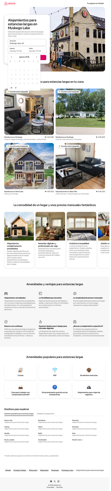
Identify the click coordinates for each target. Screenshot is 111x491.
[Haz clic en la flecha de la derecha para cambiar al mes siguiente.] (36, 57)
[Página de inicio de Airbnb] (9, 3)
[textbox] (17, 51)
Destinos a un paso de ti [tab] (45, 414)
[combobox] (27, 43)
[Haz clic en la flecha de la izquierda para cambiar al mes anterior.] (11, 57)
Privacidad (50, 487)
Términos (59, 487)
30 (11, 88)
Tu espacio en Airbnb (95, 3)
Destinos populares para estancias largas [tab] (19, 414)
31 (15, 88)
